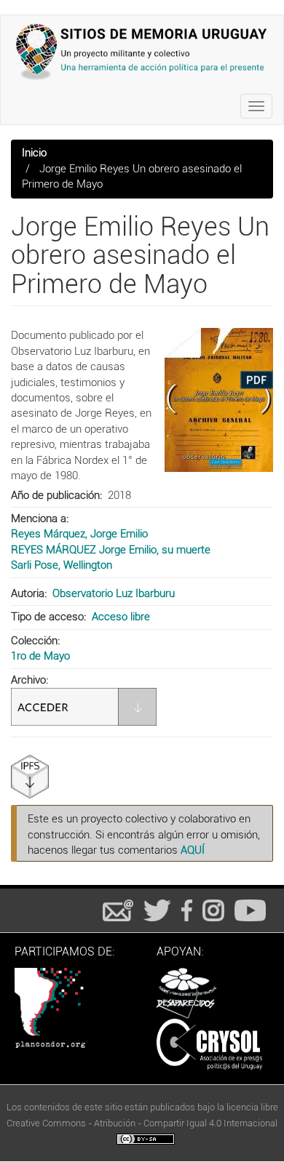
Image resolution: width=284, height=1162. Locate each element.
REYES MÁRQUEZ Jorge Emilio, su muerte (110, 549)
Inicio (34, 152)
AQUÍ (193, 850)
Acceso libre (121, 616)
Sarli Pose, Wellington (61, 565)
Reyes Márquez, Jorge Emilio (79, 533)
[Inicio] (142, 51)
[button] (219, 400)
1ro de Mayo (40, 655)
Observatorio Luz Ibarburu (113, 593)
